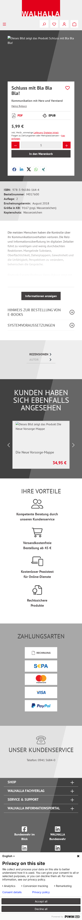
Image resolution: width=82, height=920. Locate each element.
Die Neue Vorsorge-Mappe (35, 452)
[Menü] (4, 24)
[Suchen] (44, 24)
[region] (41, 57)
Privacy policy (41, 892)
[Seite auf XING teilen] (43, 169)
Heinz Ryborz (19, 106)
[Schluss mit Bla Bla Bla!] (41, 57)
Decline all (41, 909)
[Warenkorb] (74, 24)
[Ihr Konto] (64, 24)
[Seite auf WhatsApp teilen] (36, 169)
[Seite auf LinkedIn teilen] (21, 169)
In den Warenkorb (41, 154)
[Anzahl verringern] (15, 145)
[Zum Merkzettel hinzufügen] (67, 88)
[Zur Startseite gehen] (41, 8)
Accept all (41, 901)
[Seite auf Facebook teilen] (14, 169)
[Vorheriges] (8, 445)
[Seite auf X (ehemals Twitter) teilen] (29, 169)
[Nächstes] (73, 445)
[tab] (41, 354)
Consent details (12, 892)
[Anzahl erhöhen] (67, 145)
